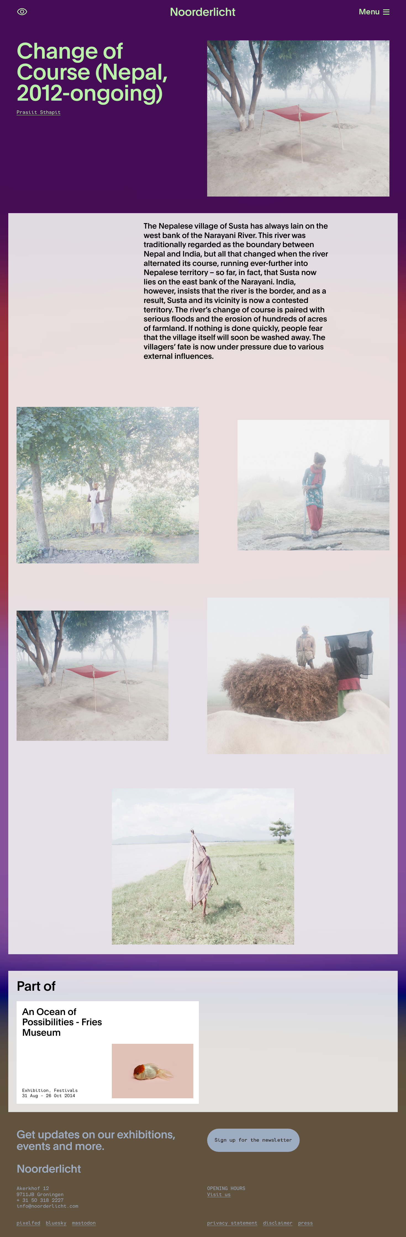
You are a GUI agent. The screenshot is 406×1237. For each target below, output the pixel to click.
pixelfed (28, 1223)
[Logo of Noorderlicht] (203, 12)
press (305, 1223)
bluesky (56, 1223)
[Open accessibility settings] (22, 11)
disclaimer (277, 1223)
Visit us (219, 1194)
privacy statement (232, 1223)
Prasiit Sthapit (38, 112)
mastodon (84, 1223)
